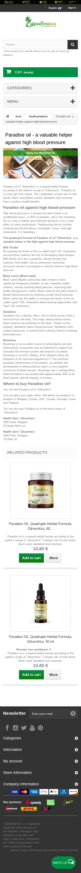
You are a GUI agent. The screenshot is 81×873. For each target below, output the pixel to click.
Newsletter (14, 713)
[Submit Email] (73, 713)
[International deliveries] (40, 2)
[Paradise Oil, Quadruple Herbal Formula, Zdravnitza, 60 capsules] (40, 490)
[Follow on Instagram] (15, 727)
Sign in (72, 7)
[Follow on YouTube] (32, 727)
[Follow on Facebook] (7, 727)
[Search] (73, 44)
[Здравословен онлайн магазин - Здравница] (40, 22)
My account (12, 761)
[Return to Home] (7, 116)
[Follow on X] (24, 727)
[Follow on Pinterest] (40, 727)
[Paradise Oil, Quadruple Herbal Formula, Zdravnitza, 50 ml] (40, 603)
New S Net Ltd (69, 850)
